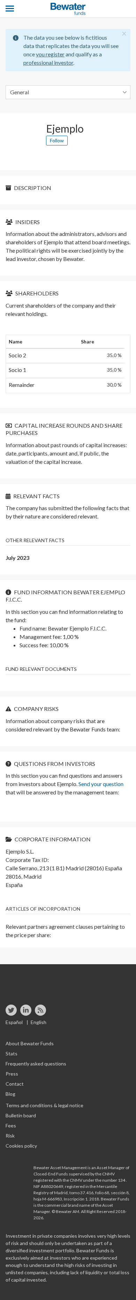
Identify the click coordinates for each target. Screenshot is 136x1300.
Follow (57, 140)
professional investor (48, 62)
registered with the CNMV (58, 1180)
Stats (11, 1053)
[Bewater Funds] (68, 9)
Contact (15, 1084)
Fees (11, 1125)
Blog (10, 1094)
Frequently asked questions (36, 1064)
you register (50, 54)
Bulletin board (21, 1115)
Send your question (100, 783)
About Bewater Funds (30, 1043)
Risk (10, 1136)
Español (14, 1022)
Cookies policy (21, 1146)
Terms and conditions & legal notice (44, 1105)
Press (12, 1074)
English (38, 1022)
